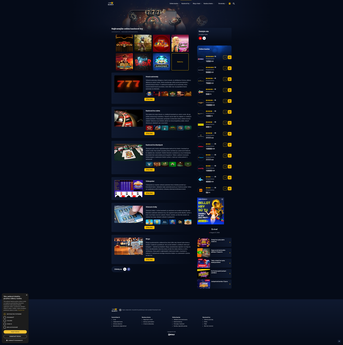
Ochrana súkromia (117, 324)
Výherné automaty (208, 319)
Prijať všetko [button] (15, 332)
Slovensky (221, 3)
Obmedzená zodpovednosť (119, 326)
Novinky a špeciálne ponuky (180, 326)
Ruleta (205, 321)
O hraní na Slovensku (148, 324)
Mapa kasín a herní (148, 319)
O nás (114, 319)
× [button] (26, 295)
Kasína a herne (208, 3)
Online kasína (174, 3)
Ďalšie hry (180, 62)
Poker (205, 324)
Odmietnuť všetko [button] (15, 336)
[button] (15, 340)
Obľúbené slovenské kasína (180, 319)
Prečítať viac (21, 310)
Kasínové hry (185, 3)
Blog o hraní (196, 3)
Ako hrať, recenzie (208, 326)
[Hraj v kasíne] (230, 57)
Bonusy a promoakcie (148, 321)
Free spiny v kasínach (179, 324)
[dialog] (15, 318)
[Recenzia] (225, 57)
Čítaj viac (149, 99)
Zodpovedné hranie (118, 321)
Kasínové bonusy (178, 321)
